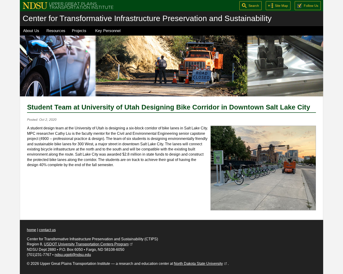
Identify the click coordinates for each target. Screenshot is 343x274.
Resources (55, 30)
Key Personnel (108, 30)
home (31, 230)
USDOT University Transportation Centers (88, 244)
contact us (47, 230)
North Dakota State (201, 264)
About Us (31, 30)
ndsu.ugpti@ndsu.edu (73, 255)
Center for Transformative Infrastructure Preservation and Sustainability (147, 18)
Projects (79, 30)
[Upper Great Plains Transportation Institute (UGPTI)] (68, 5)
